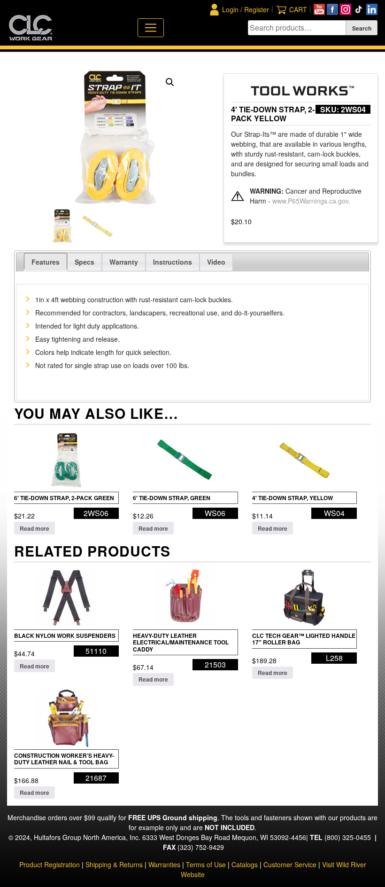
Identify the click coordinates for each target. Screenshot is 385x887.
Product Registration (49, 864)
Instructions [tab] (172, 262)
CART (298, 9)
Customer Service (289, 864)
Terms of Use (206, 864)
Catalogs (244, 864)
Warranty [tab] (123, 262)
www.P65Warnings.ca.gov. (311, 200)
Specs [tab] (84, 262)
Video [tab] (216, 262)
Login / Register (245, 9)
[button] (170, 82)
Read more (34, 528)
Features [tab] (45, 262)
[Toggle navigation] (151, 27)
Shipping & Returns (114, 864)
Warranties (164, 864)
